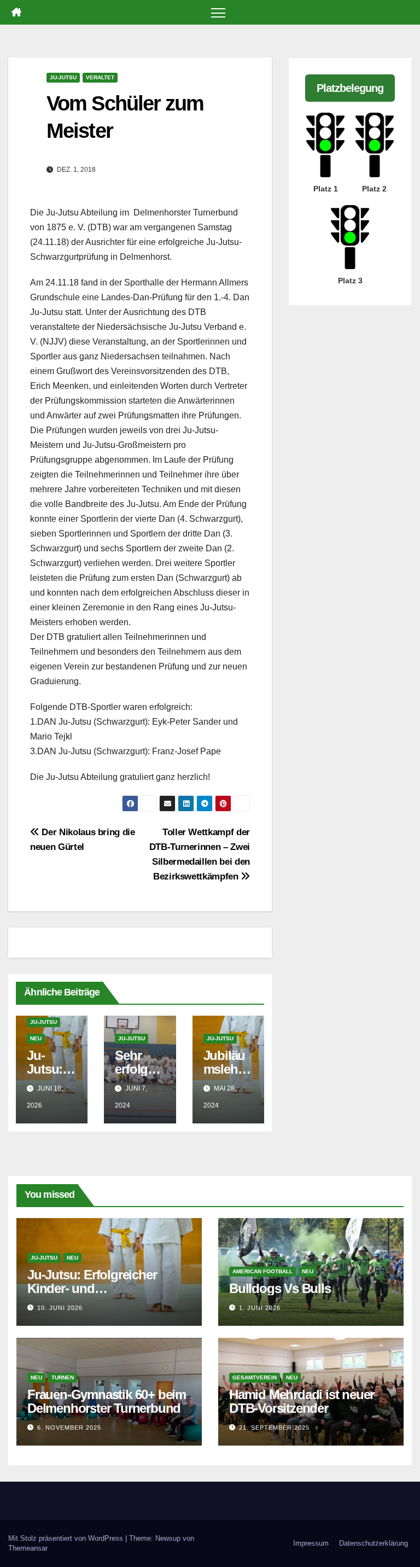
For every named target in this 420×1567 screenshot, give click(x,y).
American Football (262, 1271)
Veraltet (100, 77)
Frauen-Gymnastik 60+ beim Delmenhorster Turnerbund (106, 1401)
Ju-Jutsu (63, 77)
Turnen (62, 1377)
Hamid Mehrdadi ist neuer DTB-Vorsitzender (301, 1401)
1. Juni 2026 (260, 1307)
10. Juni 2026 (60, 1307)
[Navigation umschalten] (218, 12)
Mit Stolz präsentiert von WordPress (66, 1538)
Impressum (311, 1543)
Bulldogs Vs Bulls (280, 1288)
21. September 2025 (274, 1427)
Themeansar (28, 1548)
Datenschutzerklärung (373, 1543)
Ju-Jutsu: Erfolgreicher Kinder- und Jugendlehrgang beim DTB (103, 1288)
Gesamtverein (254, 1377)
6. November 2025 (69, 1427)
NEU (36, 1038)
